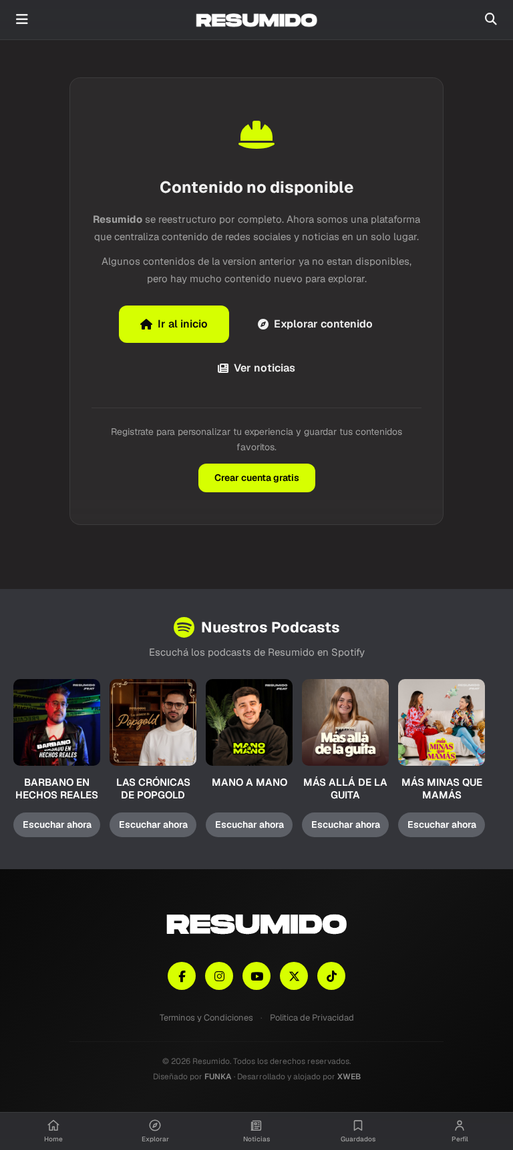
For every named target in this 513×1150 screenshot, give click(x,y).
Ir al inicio (183, 324)
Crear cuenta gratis (256, 478)
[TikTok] (331, 976)
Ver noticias (264, 368)
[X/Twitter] (294, 976)
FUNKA (218, 1076)
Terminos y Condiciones (206, 1017)
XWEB (349, 1076)
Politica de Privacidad (312, 1017)
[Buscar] (491, 19)
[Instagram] (219, 976)
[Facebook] (182, 976)
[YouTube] (256, 976)
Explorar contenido (323, 324)
